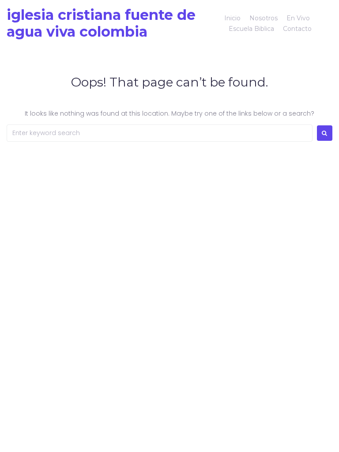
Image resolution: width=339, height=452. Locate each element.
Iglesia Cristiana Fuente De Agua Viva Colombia (101, 23)
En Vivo (298, 18)
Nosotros (263, 18)
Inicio (232, 18)
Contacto (297, 29)
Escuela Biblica (251, 29)
